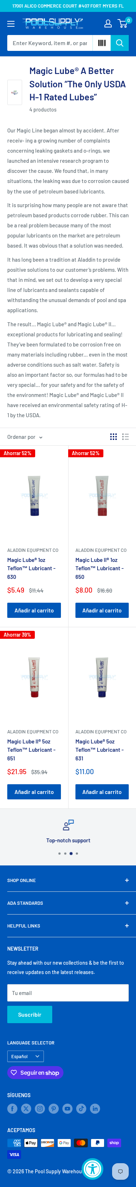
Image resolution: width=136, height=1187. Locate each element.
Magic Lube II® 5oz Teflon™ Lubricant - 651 (31, 749)
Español (19, 1056)
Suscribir (29, 1014)
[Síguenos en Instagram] (40, 1109)
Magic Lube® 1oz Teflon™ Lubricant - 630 (31, 568)
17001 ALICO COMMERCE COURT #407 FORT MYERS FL (68, 6)
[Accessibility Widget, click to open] (92, 1169)
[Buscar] (120, 43)
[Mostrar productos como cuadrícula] (113, 436)
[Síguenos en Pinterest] (54, 1109)
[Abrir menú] (11, 24)
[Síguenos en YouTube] (67, 1109)
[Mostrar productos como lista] (125, 436)
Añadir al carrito (34, 610)
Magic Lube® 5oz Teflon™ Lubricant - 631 (99, 749)
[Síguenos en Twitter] (26, 1109)
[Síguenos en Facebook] (12, 1109)
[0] (122, 23)
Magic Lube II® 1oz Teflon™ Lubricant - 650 (99, 568)
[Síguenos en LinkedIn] (95, 1109)
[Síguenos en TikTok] (81, 1109)
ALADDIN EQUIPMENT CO (32, 550)
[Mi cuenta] (108, 23)
